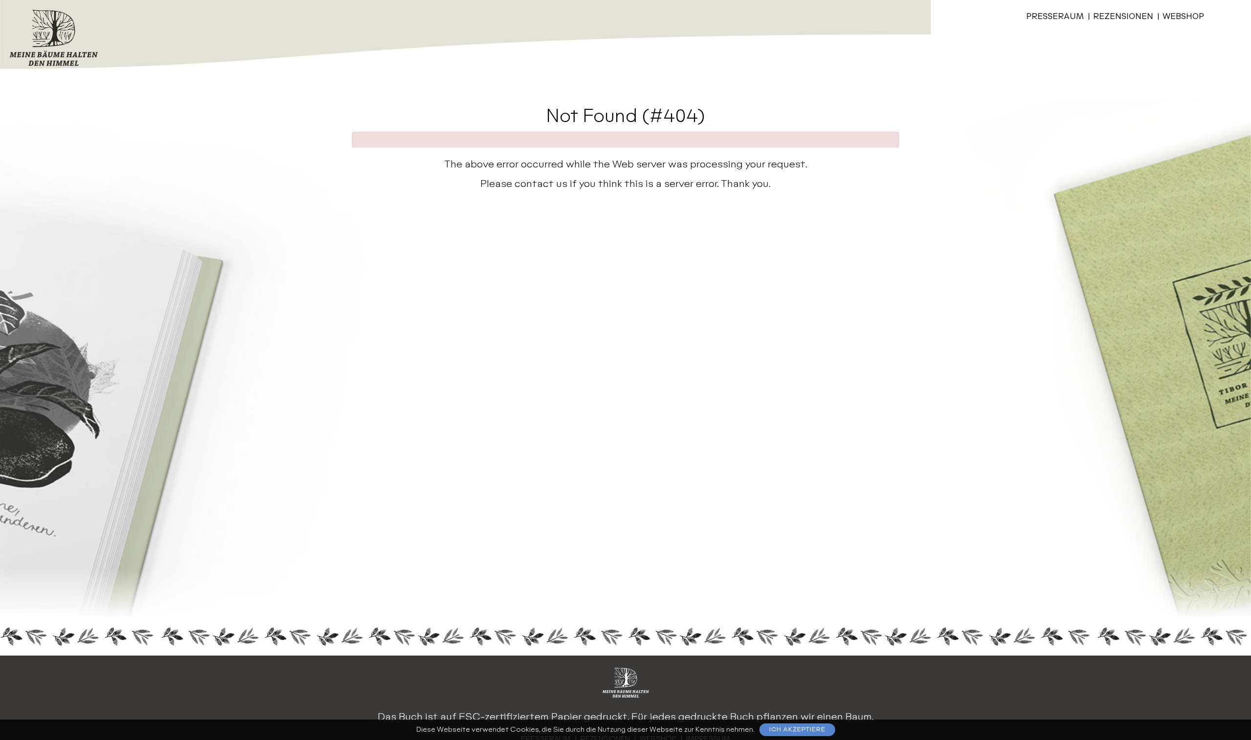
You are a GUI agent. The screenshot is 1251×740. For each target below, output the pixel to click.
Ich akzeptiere (797, 729)
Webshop (1183, 16)
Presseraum (1055, 16)
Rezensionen (1123, 16)
